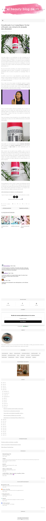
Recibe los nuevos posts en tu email (15, 199)
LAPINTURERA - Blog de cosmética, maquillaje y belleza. (14, 473)
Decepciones (3, 205)
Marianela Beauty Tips (7, 454)
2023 (4, 382)
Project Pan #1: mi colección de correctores (12, 411)
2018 (3, 419)
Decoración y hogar (11, 355)
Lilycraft (4, 498)
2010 (3, 433)
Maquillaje (23, 355)
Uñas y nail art (28, 357)
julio (5, 398)
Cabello (11, 353)
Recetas (17, 357)
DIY (39, 353)
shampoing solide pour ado (7, 495)
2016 (3, 423)
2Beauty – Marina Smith (7, 468)
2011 (3, 431)
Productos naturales (35, 355)
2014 (3, 426)
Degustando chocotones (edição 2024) (9, 469)
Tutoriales (22, 357)
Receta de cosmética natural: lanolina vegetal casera (13, 408)
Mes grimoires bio (6, 494)
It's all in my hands (6, 503)
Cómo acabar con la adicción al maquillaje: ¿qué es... (13, 413)
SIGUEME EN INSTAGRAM (23, 518)
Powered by (20, 326)
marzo (5, 403)
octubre (5, 395)
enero (5, 407)
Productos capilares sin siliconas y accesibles (9, 442)
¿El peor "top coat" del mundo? (25, 227)
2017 (3, 421)
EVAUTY (4, 464)
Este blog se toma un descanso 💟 (8, 474)
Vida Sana (34, 357)
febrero (5, 405)
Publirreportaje (11, 357)
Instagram (8, 305)
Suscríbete (23, 321)
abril (5, 401)
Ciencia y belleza (17, 353)
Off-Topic (28, 355)
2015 (3, 424)
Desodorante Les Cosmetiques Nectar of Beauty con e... (14, 417)
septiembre (6, 396)
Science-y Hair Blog (6, 489)
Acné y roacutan (5, 353)
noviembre (6, 393)
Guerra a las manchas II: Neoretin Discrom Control (11, 444)
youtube (36, 305)
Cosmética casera (34, 353)
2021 (3, 386)
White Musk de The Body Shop (7, 447)
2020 (4, 388)
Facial (18, 355)
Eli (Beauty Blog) (4, 31)
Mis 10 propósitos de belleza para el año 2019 (12, 415)
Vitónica (4, 458)
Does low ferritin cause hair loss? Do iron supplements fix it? (13, 490)
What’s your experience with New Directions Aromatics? (13, 485)
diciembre (6, 391)
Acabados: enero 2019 (15, 226)
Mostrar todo (43, 507)
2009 (4, 435)
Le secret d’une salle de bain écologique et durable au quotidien (13, 499)
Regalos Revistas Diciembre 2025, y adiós (10, 465)
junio (5, 400)
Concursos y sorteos (26, 353)
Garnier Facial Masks (6, 455)
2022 (4, 384)
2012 (3, 429)
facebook (22, 305)
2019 (3, 389)
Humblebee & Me (6, 484)
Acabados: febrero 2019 (4, 227)
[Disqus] (15, 248)
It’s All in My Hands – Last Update (8, 504)
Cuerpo (8, 203)
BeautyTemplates (26, 519)
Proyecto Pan (4, 357)
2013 (3, 428)
